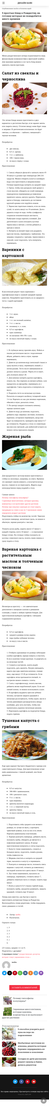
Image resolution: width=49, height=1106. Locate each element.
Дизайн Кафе (25, 3)
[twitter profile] (15, 1082)
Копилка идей (25, 8)
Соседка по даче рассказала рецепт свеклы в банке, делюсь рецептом (32, 1061)
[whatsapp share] (20, 973)
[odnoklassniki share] (30, 973)
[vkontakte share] (25, 973)
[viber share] (41, 973)
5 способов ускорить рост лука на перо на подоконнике (31, 1032)
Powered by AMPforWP (24, 1094)
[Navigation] (3, 3)
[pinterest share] (14, 973)
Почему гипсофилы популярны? (15, 497)
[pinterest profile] (27, 1082)
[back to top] (44, 1101)
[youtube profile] (34, 1082)
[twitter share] (4, 973)
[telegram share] (35, 973)
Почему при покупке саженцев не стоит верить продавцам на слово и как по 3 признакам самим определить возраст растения (22, 510)
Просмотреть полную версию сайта (33, 1091)
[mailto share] (9, 973)
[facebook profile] (21, 1082)
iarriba (18, 914)
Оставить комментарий (24, 987)
